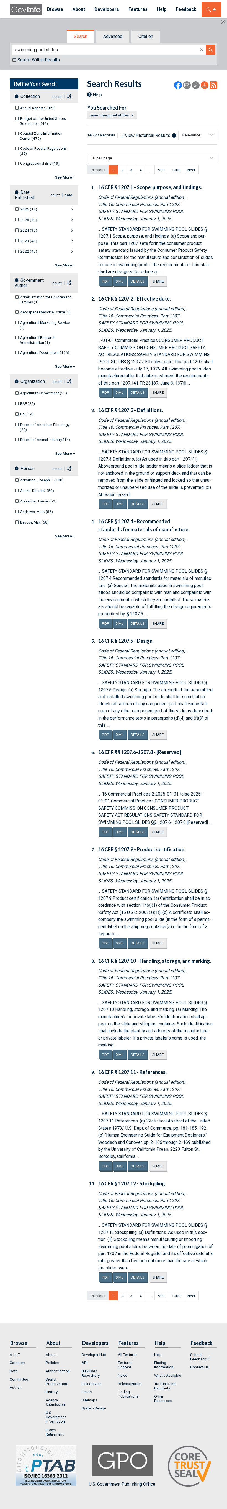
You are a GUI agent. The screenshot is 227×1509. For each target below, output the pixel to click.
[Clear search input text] (202, 50)
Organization (32, 381)
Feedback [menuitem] (186, 9)
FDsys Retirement (55, 1431)
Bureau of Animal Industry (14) (45, 439)
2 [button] (122, 169)
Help (97, 94)
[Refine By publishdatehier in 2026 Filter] (57, 209)
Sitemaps (89, 1400)
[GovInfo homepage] (26, 9)
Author (15, 1387)
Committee (19, 1379)
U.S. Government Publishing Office (122, 1484)
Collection (30, 96)
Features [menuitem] (138, 9)
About (51, 1354)
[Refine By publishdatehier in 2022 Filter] (57, 251)
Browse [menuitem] (55, 9)
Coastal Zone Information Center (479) (41, 136)
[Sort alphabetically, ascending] (69, 96)
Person (27, 468)
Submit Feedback (198, 1356)
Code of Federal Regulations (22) (43, 151)
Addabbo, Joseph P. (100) (42, 480)
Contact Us (199, 1367)
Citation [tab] (145, 36)
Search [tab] (80, 36)
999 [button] (161, 169)
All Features (127, 1354)
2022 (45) (28, 251)
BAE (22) (27, 403)
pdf (107, 281)
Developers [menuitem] (106, 9)
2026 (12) (28, 209)
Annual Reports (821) (38, 108)
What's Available (167, 1375)
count (57, 96)
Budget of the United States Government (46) (43, 121)
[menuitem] (23, 1354)
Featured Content (125, 1364)
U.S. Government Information (56, 1417)
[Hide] (223, 22)
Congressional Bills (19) (40, 163)
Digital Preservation (56, 1381)
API (84, 1362)
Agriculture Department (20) (43, 393)
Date (13, 1371)
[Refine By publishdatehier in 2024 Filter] (57, 230)
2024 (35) (28, 230)
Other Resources (163, 1398)
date (68, 195)
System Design (94, 1408)
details (138, 281)
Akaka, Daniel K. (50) (37, 490)
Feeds (87, 1391)
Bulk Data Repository (91, 1373)
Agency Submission (55, 1402)
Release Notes (129, 1383)
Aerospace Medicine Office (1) (45, 312)
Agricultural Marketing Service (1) (45, 325)
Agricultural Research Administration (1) (37, 340)
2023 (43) (28, 240)
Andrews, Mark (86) (36, 511)
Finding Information (163, 1364)
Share (158, 281)
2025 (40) (28, 219)
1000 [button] (176, 169)
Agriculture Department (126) (44, 352)
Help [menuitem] (161, 9)
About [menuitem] (79, 9)
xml (121, 281)
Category (17, 1362)
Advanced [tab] (112, 36)
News (122, 1375)
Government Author (29, 283)
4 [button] (141, 169)
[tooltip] (174, 135)
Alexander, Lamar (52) (38, 501)
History (52, 1391)
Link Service (91, 1383)
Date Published (24, 195)
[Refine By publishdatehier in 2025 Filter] (57, 220)
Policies (52, 1362)
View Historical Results (147, 135)
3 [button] (131, 169)
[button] (149, 169)
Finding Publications (128, 1393)
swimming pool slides (109, 115)
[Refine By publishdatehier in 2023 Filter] (57, 241)
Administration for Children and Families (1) (46, 299)
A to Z (15, 1354)
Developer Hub (94, 1354)
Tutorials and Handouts (165, 1385)
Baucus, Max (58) (34, 522)
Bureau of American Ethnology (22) (44, 427)
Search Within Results (38, 59)
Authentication (58, 1371)
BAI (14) (27, 414)
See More (63, 177)
